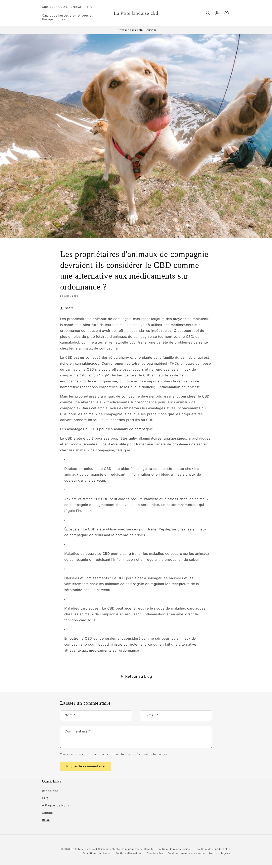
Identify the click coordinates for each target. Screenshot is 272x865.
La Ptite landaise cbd (84, 849)
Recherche (50, 791)
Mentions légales (219, 853)
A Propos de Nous (55, 805)
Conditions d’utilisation (97, 853)
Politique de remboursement (175, 849)
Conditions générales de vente (186, 853)
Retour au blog (138, 676)
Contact (48, 813)
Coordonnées (155, 853)
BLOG (46, 820)
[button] (66, 6)
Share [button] (69, 308)
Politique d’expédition (129, 853)
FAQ (45, 798)
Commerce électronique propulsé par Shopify (126, 849)
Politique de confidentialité (213, 849)
